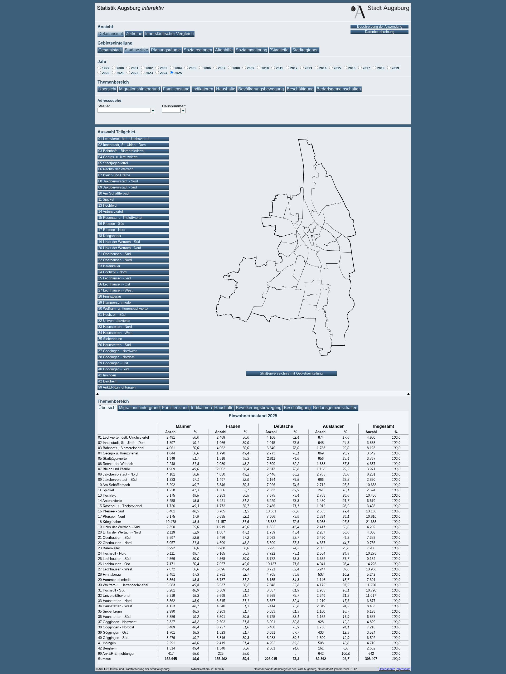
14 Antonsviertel (110, 212)
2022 (134, 73)
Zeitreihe (134, 33)
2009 (250, 68)
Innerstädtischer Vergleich (169, 33)
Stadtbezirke (136, 50)
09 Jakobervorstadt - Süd (117, 187)
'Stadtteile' (279, 50)
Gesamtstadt (110, 50)
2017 (366, 68)
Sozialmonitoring (251, 50)
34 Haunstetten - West (115, 333)
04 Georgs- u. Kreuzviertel (118, 157)
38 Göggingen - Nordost (116, 357)
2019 (395, 68)
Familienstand (176, 89)
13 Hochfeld (107, 205)
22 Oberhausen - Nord (115, 260)
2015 (337, 68)
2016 (352, 68)
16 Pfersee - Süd (111, 224)
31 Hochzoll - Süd (111, 315)
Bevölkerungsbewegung (261, 89)
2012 (294, 68)
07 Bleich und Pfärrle (114, 175)
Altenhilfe (224, 50)
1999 (105, 68)
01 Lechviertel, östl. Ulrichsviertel (123, 139)
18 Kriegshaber (109, 236)
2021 (120, 73)
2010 (265, 68)
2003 (163, 68)
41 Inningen (107, 375)
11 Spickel (106, 199)
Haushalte (225, 89)
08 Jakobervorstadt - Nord (118, 181)
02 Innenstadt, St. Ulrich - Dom (122, 145)
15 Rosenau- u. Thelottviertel (120, 218)
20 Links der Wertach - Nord (119, 248)
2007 (221, 68)
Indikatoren (202, 89)
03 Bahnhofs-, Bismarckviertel (121, 151)
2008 (236, 68)
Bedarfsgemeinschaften (339, 89)
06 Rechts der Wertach (115, 169)
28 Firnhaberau (109, 296)
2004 (178, 68)
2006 (207, 68)
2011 (279, 68)
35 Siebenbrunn (110, 339)
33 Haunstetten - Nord (115, 327)
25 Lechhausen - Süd (114, 278)
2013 (308, 68)
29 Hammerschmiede (114, 302)
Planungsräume (166, 50)
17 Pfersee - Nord (111, 230)
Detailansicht (110, 33)
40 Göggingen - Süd (113, 369)
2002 (149, 68)
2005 (192, 68)
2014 (323, 68)
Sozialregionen (198, 50)
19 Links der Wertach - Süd (119, 242)
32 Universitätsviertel (114, 321)
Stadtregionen (305, 50)
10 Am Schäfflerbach (114, 193)
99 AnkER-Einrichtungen (116, 387)
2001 (134, 68)
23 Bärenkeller (109, 266)
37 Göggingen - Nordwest (117, 351)
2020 (105, 73)
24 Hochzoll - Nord (112, 272)
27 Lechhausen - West (115, 290)
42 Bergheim (108, 381)
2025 (178, 73)
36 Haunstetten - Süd (114, 345)
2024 (163, 73)
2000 (120, 68)
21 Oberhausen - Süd (114, 254)
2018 (381, 68)
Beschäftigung (300, 89)
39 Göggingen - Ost (113, 363)
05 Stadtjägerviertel (113, 163)
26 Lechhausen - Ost (114, 284)
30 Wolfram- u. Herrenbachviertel (123, 309)
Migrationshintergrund (139, 89)
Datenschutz (387, 669)
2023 (149, 73)
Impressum (403, 669)
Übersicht (107, 89)
